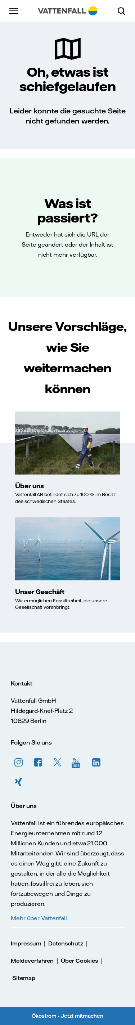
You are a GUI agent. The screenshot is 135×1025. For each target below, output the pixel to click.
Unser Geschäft (39, 591)
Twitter (58, 762)
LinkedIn (96, 762)
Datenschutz (65, 943)
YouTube (77, 762)
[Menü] (14, 11)
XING (19, 782)
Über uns (29, 486)
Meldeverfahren (32, 960)
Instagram (19, 762)
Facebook (38, 762)
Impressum (26, 943)
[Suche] (124, 11)
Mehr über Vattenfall (39, 918)
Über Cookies (79, 960)
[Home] (67, 11)
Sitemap (23, 978)
